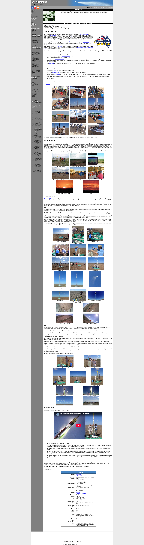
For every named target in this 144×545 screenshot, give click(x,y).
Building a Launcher (36, 70)
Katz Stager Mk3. (35, 59)
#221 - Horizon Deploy (36, 118)
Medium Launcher (35, 51)
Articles (32, 15)
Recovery (34, 82)
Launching (34, 81)
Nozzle (33, 33)
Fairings (33, 46)
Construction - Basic (35, 28)
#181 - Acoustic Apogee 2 (37, 146)
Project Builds (34, 93)
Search (32, 11)
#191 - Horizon (35, 134)
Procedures (33, 77)
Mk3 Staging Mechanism (37, 43)
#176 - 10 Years (35, 152)
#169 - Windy (34, 160)
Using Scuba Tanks (36, 71)
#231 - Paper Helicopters (37, 108)
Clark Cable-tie (35, 49)
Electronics (33, 83)
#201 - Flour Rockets (36, 125)
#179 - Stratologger (36, 148)
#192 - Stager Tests (36, 133)
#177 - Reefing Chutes (36, 151)
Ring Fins (34, 30)
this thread (48, 84)
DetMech (34, 60)
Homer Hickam (60, 46)
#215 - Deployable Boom (37, 119)
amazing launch (53, 35)
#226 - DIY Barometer (36, 114)
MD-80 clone (34, 75)
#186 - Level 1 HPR (36, 140)
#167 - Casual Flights (36, 163)
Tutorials (33, 13)
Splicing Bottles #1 (36, 37)
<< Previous (73, 531)
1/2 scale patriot (55, 72)
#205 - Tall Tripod (35, 120)
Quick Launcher (35, 54)
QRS (71, 36)
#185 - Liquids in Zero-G (37, 141)
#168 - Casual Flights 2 (36, 161)
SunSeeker (57, 74)
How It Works (34, 55)
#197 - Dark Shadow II (36, 126)
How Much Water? (35, 66)
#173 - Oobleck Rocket (36, 155)
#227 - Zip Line (35, 113)
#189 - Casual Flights (36, 136)
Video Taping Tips (35, 73)
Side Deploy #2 (35, 42)
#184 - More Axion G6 (36, 142)
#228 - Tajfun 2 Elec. (36, 112)
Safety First (33, 10)
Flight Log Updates (35, 101)
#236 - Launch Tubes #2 (37, 102)
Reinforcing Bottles (36, 40)
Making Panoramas (36, 76)
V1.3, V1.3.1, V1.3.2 (36, 89)
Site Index (33, 12)
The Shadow (34, 94)
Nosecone (34, 34)
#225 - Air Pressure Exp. (37, 116)
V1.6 (33, 85)
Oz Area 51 (51, 63)
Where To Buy (34, 18)
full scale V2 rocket (59, 59)
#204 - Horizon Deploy (36, 122)
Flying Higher (34, 67)
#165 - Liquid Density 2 (36, 165)
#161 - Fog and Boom (36, 170)
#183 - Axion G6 (35, 143)
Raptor (54, 70)
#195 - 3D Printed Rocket (37, 129)
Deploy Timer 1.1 (35, 91)
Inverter (33, 96)
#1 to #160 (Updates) (36, 171)
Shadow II (34, 95)
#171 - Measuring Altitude (37, 158)
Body (33, 29)
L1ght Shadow (35, 100)
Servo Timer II (35, 84)
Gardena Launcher (36, 48)
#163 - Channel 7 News (37, 167)
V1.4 (33, 88)
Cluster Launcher (35, 52)
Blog (32, 22)
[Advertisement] (84, 17)
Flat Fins (33, 31)
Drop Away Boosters (36, 57)
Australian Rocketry (83, 34)
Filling (33, 79)
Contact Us (33, 24)
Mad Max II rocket (66, 56)
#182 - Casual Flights (36, 145)
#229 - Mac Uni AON (36, 111)
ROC (78, 41)
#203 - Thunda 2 (35, 123)
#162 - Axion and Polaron (37, 169)
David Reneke (86, 42)
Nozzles (33, 72)
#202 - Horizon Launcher (37, 124)
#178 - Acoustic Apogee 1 (37, 149)
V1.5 (33, 87)
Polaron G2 (34, 97)
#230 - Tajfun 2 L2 (35, 110)
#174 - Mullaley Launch (37, 154)
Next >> (84, 531)
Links (32, 21)
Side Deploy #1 (35, 41)
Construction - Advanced (36, 35)
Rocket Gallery (34, 16)
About (32, 25)
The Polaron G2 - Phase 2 (49, 198)
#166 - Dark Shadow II (36, 164)
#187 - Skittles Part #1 (36, 139)
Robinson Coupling (36, 36)
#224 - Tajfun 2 (35, 117)
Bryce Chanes (71, 41)
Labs (32, 17)
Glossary (33, 23)
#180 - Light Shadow (36, 147)
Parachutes (34, 65)
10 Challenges (34, 19)
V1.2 (33, 90)
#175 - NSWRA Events (36, 153)
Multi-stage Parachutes (36, 45)
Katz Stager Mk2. (35, 58)
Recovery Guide (35, 64)
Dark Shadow (35, 99)
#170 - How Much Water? (37, 159)
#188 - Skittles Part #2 (36, 137)
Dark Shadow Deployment (37, 61)
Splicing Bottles (35, 39)
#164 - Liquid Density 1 (36, 166)
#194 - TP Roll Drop (36, 130)
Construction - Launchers (36, 47)
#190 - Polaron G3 (35, 135)
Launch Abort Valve (36, 53)
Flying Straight (35, 69)
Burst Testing (34, 78)
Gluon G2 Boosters (81, 475)
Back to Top (79, 531)
